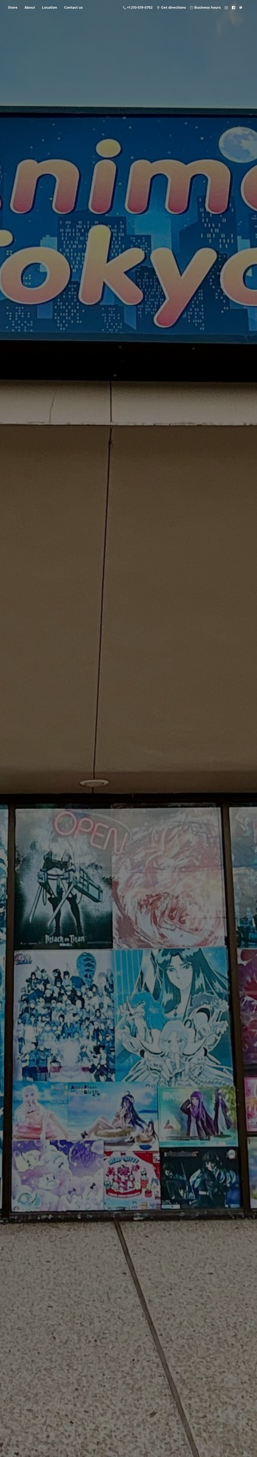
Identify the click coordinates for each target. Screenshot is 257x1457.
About (29, 7)
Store (12, 7)
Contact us (73, 7)
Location (49, 7)
